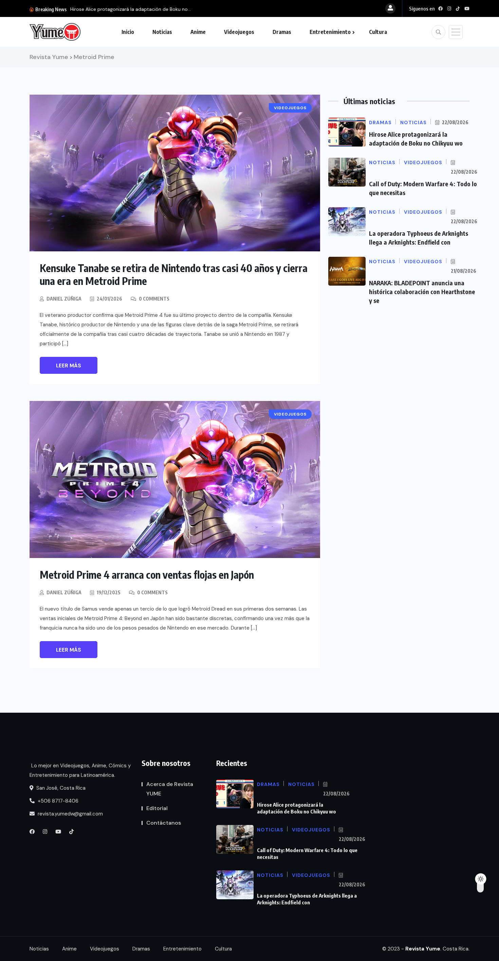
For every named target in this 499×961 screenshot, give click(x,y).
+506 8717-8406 (57, 800)
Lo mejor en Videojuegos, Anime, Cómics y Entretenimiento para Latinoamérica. (80, 770)
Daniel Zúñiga (64, 299)
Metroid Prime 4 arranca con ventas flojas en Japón (147, 574)
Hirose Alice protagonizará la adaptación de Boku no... (130, 9)
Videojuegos (239, 31)
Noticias (162, 31)
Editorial (157, 808)
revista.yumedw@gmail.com (69, 813)
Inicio (128, 31)
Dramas (282, 31)
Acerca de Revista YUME (169, 789)
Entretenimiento (330, 31)
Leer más (68, 365)
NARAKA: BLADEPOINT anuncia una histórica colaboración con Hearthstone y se (422, 291)
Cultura (378, 31)
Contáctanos (163, 822)
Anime (198, 31)
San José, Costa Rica (60, 788)
